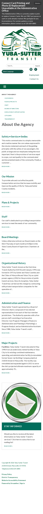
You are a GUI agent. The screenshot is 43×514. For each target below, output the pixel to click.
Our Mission (9, 98)
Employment (34, 75)
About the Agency (9, 94)
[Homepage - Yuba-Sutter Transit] (21, 45)
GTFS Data (8, 115)
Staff (6, 105)
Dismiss (37, 3)
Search (37, 66)
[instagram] (31, 70)
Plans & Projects (11, 101)
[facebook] (35, 70)
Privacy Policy (7, 474)
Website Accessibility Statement (14, 480)
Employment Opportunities (15, 112)
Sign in (22, 483)
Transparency (10, 119)
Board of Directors (12, 108)
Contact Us (34, 79)
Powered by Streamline (10, 483)
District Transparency (10, 477)
